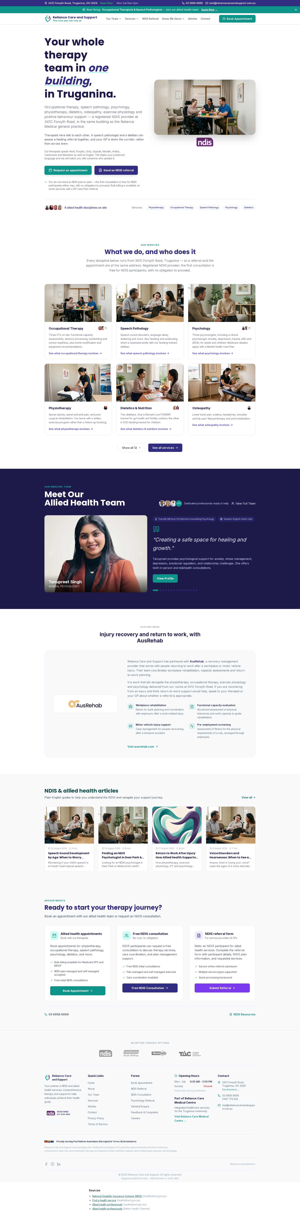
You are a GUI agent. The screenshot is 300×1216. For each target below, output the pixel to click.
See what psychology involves (211, 353)
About (91, 1088)
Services (130, 18)
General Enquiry (140, 1106)
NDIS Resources (245, 1014)
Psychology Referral (143, 1100)
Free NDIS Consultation (148, 988)
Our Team (112, 18)
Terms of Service (98, 1124)
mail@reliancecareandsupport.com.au (238, 1107)
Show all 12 (129, 447)
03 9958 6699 (59, 1014)
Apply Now (209, 9)
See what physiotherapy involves (69, 428)
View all (246, 797)
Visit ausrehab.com (140, 746)
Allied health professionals (107, 1204)
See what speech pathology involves (143, 353)
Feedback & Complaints (144, 1112)
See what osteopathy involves (211, 424)
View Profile (165, 578)
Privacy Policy (96, 1118)
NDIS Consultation (141, 1094)
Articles (192, 18)
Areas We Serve (171, 18)
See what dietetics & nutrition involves (144, 428)
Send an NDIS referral (118, 170)
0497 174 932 (230, 1098)
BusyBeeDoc (249, 1164)
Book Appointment (239, 18)
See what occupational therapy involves (74, 353)
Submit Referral (220, 988)
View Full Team (246, 503)
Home (91, 1082)
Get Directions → (230, 1089)
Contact (205, 18)
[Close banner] (295, 9)
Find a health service (104, 1200)
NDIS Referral (150, 18)
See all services (163, 447)
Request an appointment (70, 170)
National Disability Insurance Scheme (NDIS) (117, 1196)
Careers (135, 1118)
